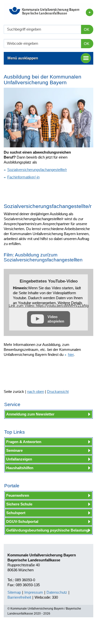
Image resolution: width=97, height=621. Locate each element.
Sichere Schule (19, 504)
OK (86, 29)
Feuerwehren (17, 495)
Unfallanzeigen (19, 459)
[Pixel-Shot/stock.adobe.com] (48, 117)
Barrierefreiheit (19, 597)
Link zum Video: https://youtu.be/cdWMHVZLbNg (49, 305)
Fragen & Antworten (23, 442)
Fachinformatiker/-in (23, 177)
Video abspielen (56, 319)
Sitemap (14, 592)
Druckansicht (58, 391)
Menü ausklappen (22, 58)
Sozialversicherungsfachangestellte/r (37, 169)
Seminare (14, 450)
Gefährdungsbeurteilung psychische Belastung (47, 530)
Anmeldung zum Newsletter (30, 414)
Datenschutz (57, 592)
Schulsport (15, 513)
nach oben (35, 391)
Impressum (33, 592)
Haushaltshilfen (19, 468)
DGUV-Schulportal (22, 521)
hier (71, 354)
